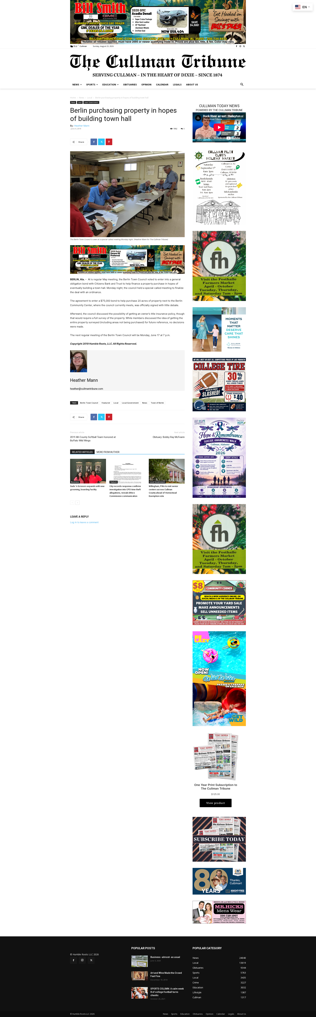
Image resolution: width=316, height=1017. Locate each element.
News (81, 97)
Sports (174, 1014)
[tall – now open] (219, 678)
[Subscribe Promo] (219, 839)
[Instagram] (240, 46)
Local (89, 97)
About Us (241, 1014)
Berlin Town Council (89, 403)
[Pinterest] (109, 142)
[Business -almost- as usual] (139, 961)
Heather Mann (81, 125)
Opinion (209, 1014)
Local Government (91, 102)
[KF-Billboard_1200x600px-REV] (219, 880)
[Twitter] (244, 46)
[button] (242, 85)
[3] (127, 259)
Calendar (220, 1014)
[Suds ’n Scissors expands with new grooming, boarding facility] (88, 471)
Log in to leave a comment (84, 522)
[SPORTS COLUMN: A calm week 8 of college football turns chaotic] (139, 993)
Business (75, 482)
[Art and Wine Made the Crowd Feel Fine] (139, 975)
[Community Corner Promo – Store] (219, 602)
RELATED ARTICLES (82, 452)
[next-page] (77, 503)
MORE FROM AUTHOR (108, 452)
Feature (113, 482)
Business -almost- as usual (165, 957)
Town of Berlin (157, 403)
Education (185, 1014)
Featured (106, 403)
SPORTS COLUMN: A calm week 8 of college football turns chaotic (167, 992)
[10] (158, 21)
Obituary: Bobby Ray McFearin (169, 437)
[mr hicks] (219, 911)
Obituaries (198, 1014)
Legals (231, 1014)
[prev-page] (72, 503)
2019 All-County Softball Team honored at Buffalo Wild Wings (93, 439)
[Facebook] (236, 46)
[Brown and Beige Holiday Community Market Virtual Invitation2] (219, 186)
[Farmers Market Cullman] (219, 265)
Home (73, 97)
